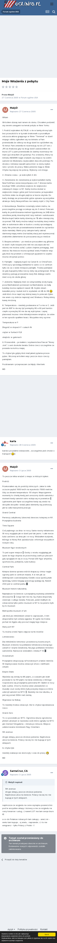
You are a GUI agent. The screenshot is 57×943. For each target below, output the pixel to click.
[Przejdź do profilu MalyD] (5, 110)
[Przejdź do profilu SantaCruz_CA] (5, 773)
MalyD (11, 94)
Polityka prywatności (28, 929)
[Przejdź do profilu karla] (5, 443)
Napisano (23, 111)
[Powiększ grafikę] (51, 291)
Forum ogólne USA (29, 97)
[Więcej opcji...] (52, 109)
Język (10, 929)
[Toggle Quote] (6, 782)
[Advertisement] (28, 47)
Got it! (47, 934)
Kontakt (44, 929)
